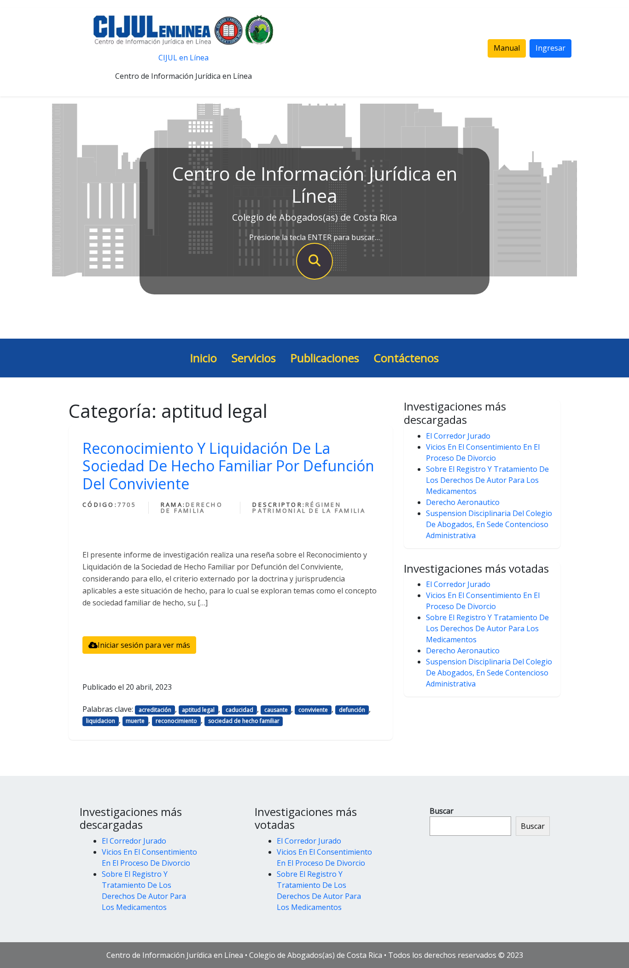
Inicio (203, 357)
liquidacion (100, 721)
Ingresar (550, 48)
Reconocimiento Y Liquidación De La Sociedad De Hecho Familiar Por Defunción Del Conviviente (228, 465)
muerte (135, 721)
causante (276, 710)
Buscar (442, 811)
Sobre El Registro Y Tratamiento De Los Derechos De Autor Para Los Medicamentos (487, 480)
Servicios (254, 357)
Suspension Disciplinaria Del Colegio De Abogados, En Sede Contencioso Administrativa (489, 524)
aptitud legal (198, 710)
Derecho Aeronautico (463, 502)
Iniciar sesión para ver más (144, 645)
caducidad (239, 710)
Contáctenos (406, 357)
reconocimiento (176, 721)
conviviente (313, 710)
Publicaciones (325, 357)
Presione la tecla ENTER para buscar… (314, 237)
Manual (507, 48)
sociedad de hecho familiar (244, 721)
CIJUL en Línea (183, 58)
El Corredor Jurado (458, 436)
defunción (352, 710)
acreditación (155, 710)
